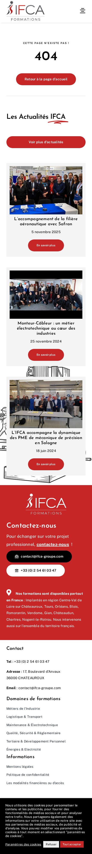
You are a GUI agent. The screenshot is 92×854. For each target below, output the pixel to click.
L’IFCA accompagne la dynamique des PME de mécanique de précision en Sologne (46, 438)
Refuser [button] (51, 844)
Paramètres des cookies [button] (23, 844)
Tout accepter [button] (72, 844)
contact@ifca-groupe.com (39, 688)
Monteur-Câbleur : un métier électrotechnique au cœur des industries (46, 328)
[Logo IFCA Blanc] (46, 495)
